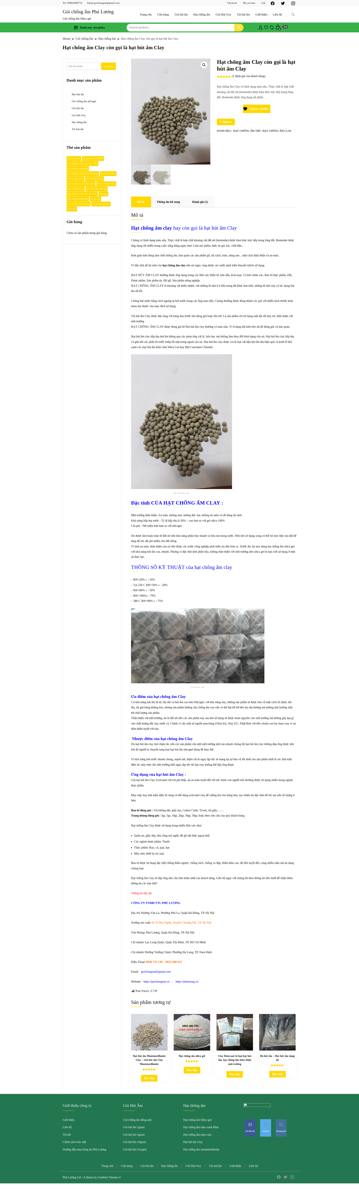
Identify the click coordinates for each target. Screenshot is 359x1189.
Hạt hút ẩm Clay (193, 1142)
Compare (226, 121)
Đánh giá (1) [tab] (200, 201)
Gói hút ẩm (181, 14)
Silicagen (103, 194)
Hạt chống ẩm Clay (142, 825)
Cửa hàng (163, 14)
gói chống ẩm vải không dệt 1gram (82, 174)
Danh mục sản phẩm (92, 27)
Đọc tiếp (149, 1078)
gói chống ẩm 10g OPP (93, 158)
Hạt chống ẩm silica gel (96, 189)
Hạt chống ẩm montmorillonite (201, 1149)
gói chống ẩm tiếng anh (77, 169)
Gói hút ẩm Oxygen (135, 1149)
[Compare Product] (272, 27)
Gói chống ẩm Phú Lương (88, 11)
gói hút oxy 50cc (108, 174)
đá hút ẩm (71, 209)
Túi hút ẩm (243, 14)
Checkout (232, 2)
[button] (204, 65)
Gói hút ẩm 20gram (94, 179)
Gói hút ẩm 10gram (134, 1142)
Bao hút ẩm (78, 94)
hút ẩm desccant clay (106, 184)
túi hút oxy (95, 199)
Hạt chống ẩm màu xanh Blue (201, 1127)
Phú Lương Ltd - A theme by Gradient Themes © (92, 1177)
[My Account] (261, 27)
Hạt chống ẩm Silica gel (197, 1119)
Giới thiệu (261, 14)
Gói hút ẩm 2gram (134, 1127)
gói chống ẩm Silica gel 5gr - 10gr (82, 163)
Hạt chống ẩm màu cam (197, 1134)
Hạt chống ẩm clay (277, 131)
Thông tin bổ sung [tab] (168, 201)
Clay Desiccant (73, 158)
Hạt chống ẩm (201, 14)
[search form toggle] (293, 14)
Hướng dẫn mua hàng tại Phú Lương (84, 1149)
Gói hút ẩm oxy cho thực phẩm (81, 184)
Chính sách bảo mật (74, 1142)
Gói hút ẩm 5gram (75, 179)
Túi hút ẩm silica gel (101, 204)
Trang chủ (146, 14)
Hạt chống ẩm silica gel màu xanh (82, 194)
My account (249, 2)
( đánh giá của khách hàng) (248, 76)
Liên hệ (277, 14)
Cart (263, 2)
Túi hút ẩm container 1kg (78, 204)
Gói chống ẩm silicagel (84, 101)
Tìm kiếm (108, 66)
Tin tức (67, 1134)
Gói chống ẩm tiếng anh (137, 1119)
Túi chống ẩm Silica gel (77, 199)
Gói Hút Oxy (223, 14)
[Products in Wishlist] (266, 27)
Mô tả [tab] (140, 201)
